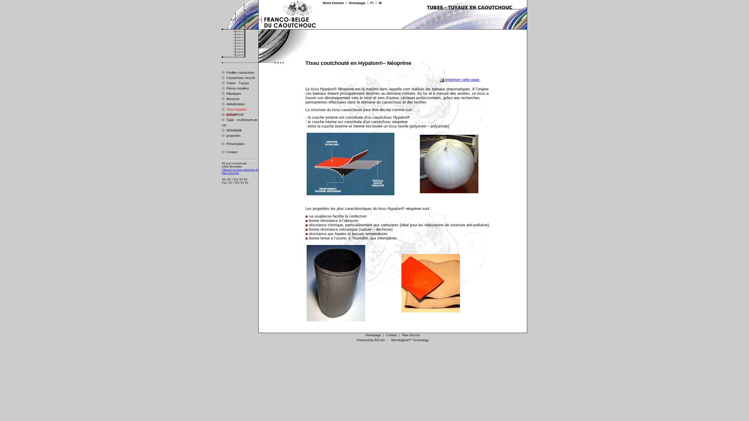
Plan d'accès (411, 335)
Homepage (357, 3)
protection (233, 135)
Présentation (235, 144)
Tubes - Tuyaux (237, 83)
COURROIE (235, 114)
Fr (372, 3)
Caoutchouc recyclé (240, 78)
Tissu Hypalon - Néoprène (235, 110)
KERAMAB (234, 130)
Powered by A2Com (371, 340)
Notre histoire (333, 3)
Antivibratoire (235, 104)
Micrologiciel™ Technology (410, 340)
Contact (232, 152)
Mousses (233, 99)
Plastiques (233, 93)
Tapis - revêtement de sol (239, 122)
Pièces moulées (237, 88)
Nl (380, 3)
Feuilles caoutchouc (240, 72)
